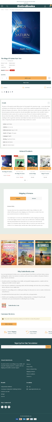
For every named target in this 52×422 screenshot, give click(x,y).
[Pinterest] (12, 91)
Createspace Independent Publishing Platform (11, 389)
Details (4, 103)
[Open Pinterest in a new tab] (9, 407)
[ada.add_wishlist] (10, 164)
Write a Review (8, 324)
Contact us (29, 376)
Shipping (18, 198)
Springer (3, 394)
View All (2, 396)
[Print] (8, 91)
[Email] (6, 91)
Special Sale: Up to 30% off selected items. (26, 2)
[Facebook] (4, 91)
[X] (10, 91)
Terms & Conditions (31, 374)
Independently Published (6, 386)
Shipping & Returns (31, 371)
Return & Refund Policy (32, 369)
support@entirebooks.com (34, 389)
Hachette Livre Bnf (5, 391)
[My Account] (45, 6)
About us (29, 364)
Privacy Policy (29, 366)
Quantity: (3, 74)
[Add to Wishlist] (49, 78)
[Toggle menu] (2, 6)
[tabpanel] (6, 165)
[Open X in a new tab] (2, 407)
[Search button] (7, 6)
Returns (34, 198)
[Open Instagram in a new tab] (5, 407)
